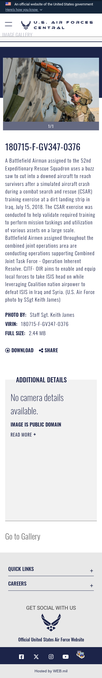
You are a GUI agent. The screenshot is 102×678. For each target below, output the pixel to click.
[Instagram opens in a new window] (51, 657)
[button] (24, 9)
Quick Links (21, 569)
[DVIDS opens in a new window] (80, 655)
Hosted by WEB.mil (51, 671)
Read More (22, 434)
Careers (17, 583)
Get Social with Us (51, 608)
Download (21, 350)
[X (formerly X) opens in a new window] (36, 657)
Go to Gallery (22, 536)
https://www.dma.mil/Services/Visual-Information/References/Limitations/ (44, 503)
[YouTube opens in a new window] (66, 657)
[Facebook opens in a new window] (21, 657)
